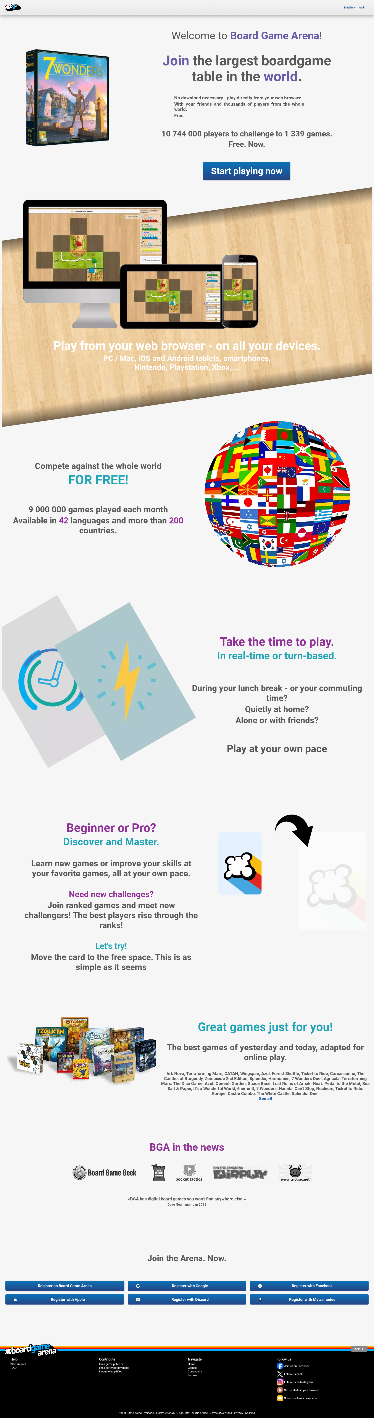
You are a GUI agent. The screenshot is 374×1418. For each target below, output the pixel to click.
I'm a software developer (114, 1367)
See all (265, 1098)
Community (195, 1371)
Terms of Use (200, 1413)
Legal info (183, 1413)
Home (191, 1364)
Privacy (238, 1413)
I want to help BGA (110, 1371)
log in (362, 7)
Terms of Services (221, 1413)
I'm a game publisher (111, 1364)
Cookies (250, 1413)
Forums (192, 1375)
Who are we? (18, 1364)
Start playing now (246, 171)
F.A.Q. (13, 1367)
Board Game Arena (130, 1413)
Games (192, 1367)
